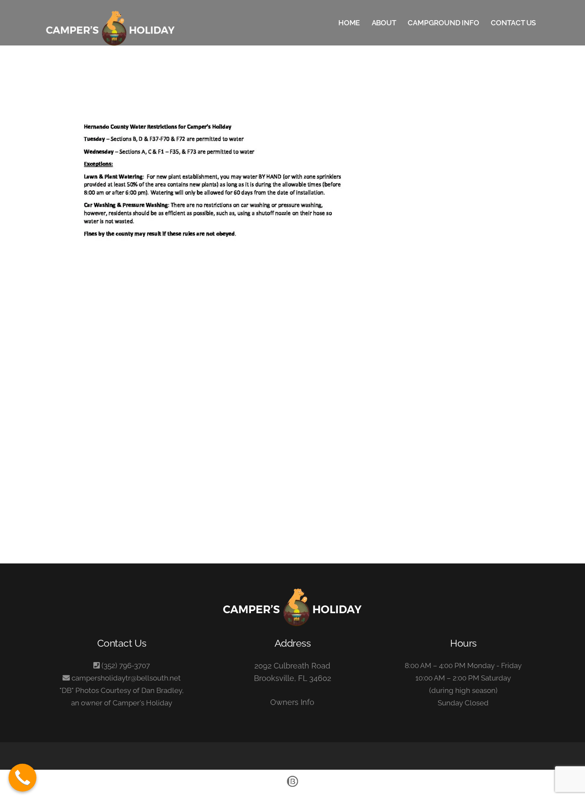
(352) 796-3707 (125, 665)
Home (349, 22)
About (384, 22)
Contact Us (513, 22)
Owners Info (292, 702)
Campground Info (443, 22)
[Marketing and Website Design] (292, 786)
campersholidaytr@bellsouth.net (126, 678)
